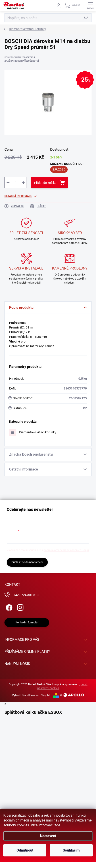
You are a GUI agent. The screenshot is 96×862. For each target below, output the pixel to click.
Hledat (86, 17)
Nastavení (48, 836)
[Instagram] (19, 606)
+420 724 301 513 (26, 595)
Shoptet (45, 695)
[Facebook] (8, 606)
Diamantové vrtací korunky (37, 432)
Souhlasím (71, 850)
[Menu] (90, 5)
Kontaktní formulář (26, 622)
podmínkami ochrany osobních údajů (66, 550)
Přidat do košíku (45, 183)
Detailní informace (18, 196)
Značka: (21, 61)
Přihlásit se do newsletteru (27, 562)
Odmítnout (25, 850)
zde (57, 825)
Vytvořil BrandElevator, (25, 695)
